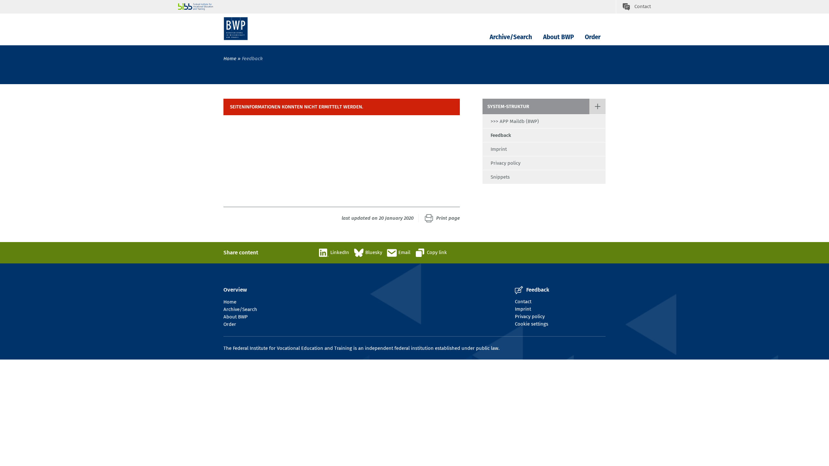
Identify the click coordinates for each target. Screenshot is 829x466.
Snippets (500, 177)
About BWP (558, 37)
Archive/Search (511, 37)
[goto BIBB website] (397, 6)
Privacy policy (505, 163)
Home (229, 58)
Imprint (499, 149)
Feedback (501, 135)
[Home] (235, 28)
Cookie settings (531, 324)
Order (593, 37)
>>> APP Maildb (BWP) (515, 121)
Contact (523, 302)
